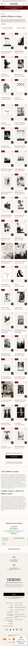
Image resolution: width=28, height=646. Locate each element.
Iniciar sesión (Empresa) (8, 626)
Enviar (14, 594)
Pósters (7, 10)
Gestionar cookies (19, 619)
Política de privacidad (17, 597)
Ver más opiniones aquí (14, 548)
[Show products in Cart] (26, 3)
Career (11, 609)
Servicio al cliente (19, 605)
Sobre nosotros (10, 602)
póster (19, 505)
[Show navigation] (2, 3)
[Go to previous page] (7, 463)
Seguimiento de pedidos (20, 607)
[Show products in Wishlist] (23, 3)
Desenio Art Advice (19, 602)
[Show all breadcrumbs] (2, 11)
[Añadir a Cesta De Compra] (12, 48)
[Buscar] (4, 3)
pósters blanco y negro (15, 10)
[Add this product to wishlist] (12, 34)
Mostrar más (14, 456)
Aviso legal (11, 607)
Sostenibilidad (10, 611)
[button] (21, 640)
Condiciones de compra (20, 609)
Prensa (11, 605)
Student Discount (9, 617)
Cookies (16, 611)
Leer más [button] (3, 24)
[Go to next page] (21, 463)
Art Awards (10, 623)
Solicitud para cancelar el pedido (20, 617)
